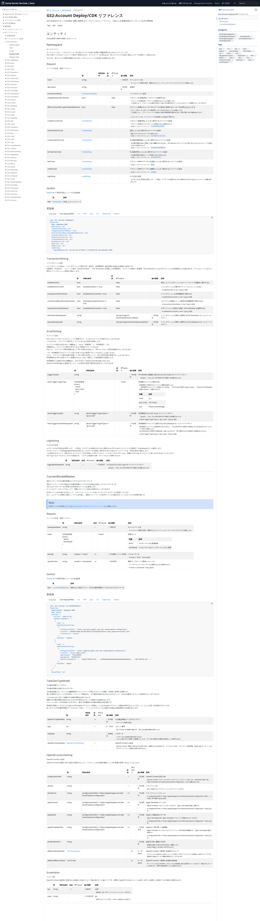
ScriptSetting (87, 121)
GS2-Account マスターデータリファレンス (88, 506)
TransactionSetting (89, 93)
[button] (226, 3)
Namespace (223, 21)
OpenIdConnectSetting (75, 743)
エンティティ (223, 18)
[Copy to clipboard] (212, 217)
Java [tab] (91, 214)
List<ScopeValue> (73, 851)
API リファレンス (53, 10)
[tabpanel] (130, 235)
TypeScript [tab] (106, 214)
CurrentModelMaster (227, 24)
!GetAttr (50, 192)
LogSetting (86, 176)
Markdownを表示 (227, 10)
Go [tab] (79, 214)
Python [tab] (116, 214)
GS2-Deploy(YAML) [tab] (67, 214)
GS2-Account (66, 10)
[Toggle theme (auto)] (235, 3)
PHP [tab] (84, 214)
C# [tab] (97, 214)
